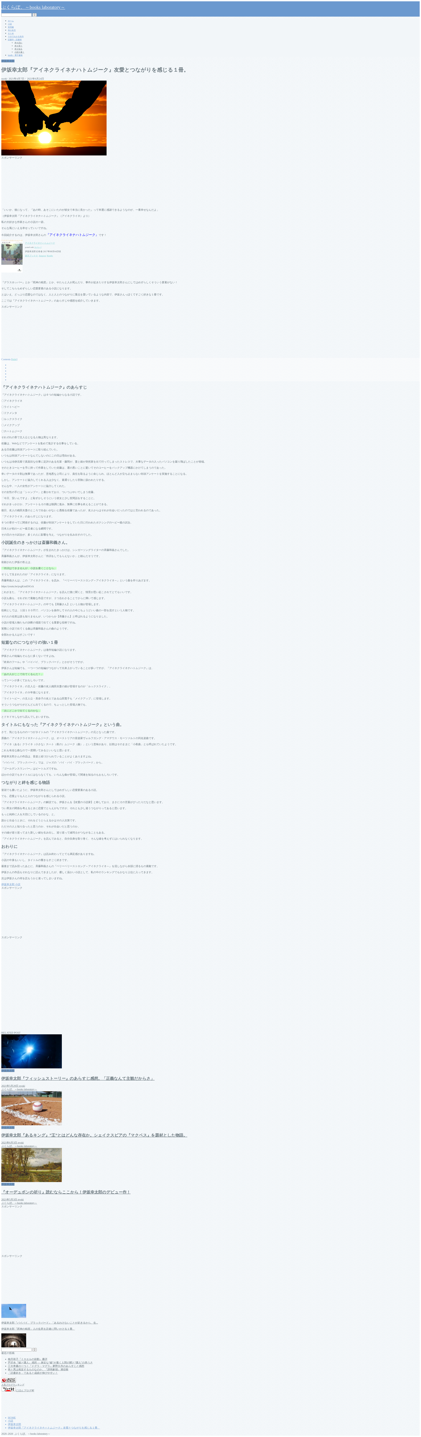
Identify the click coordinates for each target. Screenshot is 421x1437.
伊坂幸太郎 (7, 61)
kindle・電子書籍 (15, 55)
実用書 (11, 27)
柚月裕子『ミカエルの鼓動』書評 (27, 1359)
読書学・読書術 (15, 39)
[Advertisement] (100, 183)
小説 (10, 24)
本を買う (18, 46)
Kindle (50, 255)
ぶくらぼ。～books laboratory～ (33, 7)
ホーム (11, 21)
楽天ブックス (31, 255)
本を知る (18, 49)
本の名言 (12, 30)
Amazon (42, 255)
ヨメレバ (37, 247)
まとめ (11, 33)
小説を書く (19, 52)
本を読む (18, 43)
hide (14, 359)
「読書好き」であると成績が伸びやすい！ (33, 1373)
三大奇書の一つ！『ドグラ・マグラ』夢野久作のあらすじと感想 (46, 1366)
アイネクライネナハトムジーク (40, 243)
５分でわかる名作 (16, 36)
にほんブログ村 (25, 1390)
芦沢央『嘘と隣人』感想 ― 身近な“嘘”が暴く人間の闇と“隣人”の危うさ (50, 1362)
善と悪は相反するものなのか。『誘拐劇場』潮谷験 (38, 1369)
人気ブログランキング (12, 1384)
